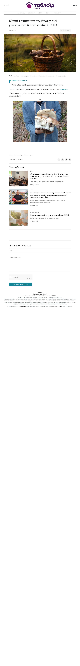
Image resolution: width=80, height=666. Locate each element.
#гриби (31, 155)
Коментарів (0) (13, 159)
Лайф (40, 13)
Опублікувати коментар (20, 284)
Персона (31, 13)
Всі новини (21, 13)
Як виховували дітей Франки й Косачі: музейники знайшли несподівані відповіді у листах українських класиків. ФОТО (49, 176)
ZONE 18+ (57, 13)
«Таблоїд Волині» (22, 306)
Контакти (40, 292)
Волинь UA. (64, 89)
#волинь (11, 155)
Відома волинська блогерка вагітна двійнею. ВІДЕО (49, 215)
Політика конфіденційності (40, 294)
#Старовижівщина (19, 155)
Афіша (48, 13)
